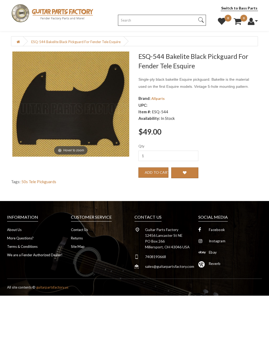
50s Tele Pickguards (38, 181)
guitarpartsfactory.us (52, 287)
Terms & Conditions (22, 246)
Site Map (78, 246)
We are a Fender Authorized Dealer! (35, 255)
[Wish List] (222, 20)
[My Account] (252, 20)
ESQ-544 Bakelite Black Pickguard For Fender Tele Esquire (76, 42)
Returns (77, 238)
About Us (14, 230)
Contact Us (79, 230)
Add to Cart (156, 172)
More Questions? (20, 238)
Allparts (158, 98)
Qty (141, 146)
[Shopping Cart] (237, 20)
